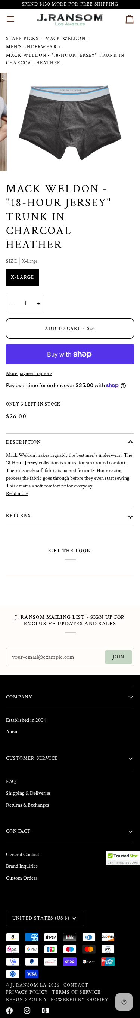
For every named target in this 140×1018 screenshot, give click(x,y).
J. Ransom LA (29, 985)
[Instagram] (27, 1010)
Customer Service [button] (32, 758)
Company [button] (19, 697)
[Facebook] (9, 1010)
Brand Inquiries (22, 866)
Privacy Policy (27, 992)
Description (23, 442)
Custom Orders (21, 878)
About (12, 731)
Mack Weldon (65, 38)
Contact (75, 985)
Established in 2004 (26, 720)
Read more (17, 493)
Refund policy (26, 999)
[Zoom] (24, 156)
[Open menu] (17, 19)
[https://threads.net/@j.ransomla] (45, 1010)
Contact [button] (18, 831)
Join (118, 657)
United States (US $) (40, 918)
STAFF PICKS (22, 38)
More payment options (29, 373)
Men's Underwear (31, 46)
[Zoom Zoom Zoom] (70, 122)
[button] (123, 858)
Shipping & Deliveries (28, 793)
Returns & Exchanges (27, 805)
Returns (18, 515)
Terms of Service (76, 992)
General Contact (22, 854)
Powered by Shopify (79, 999)
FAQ (11, 781)
